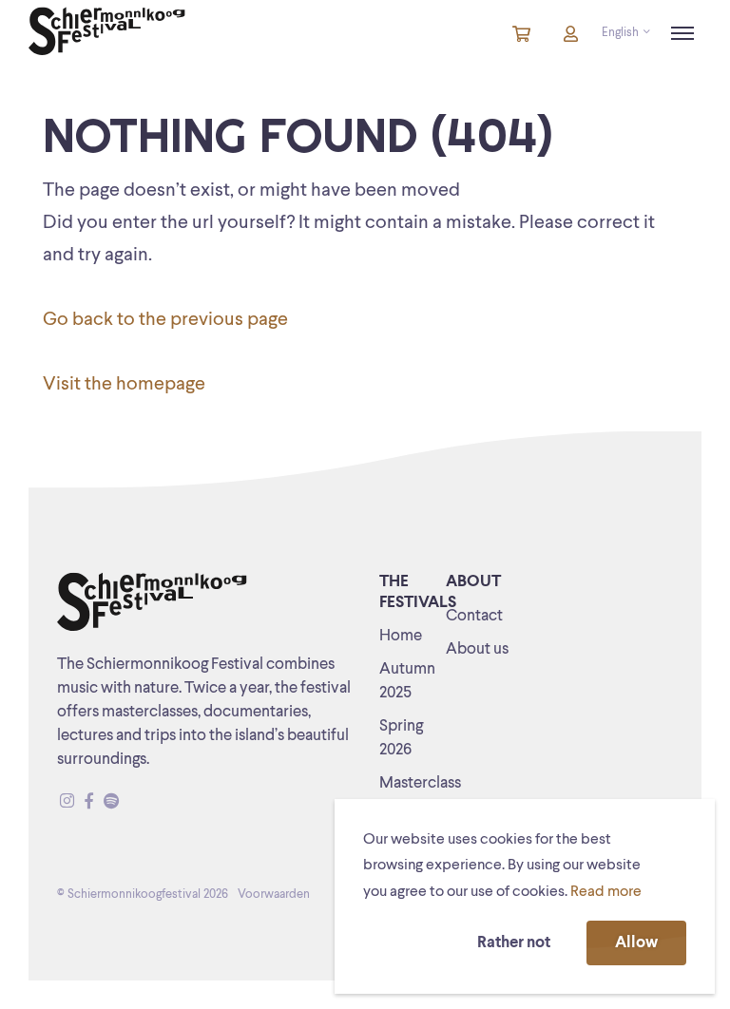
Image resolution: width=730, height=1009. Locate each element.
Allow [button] (636, 943)
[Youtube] (129, 802)
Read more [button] (606, 892)
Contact (474, 616)
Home (400, 636)
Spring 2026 (401, 738)
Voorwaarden (274, 894)
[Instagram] (67, 802)
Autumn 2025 (407, 681)
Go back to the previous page (165, 320)
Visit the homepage (124, 384)
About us (477, 649)
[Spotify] (111, 802)
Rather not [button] (513, 943)
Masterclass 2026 (420, 795)
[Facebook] (89, 802)
